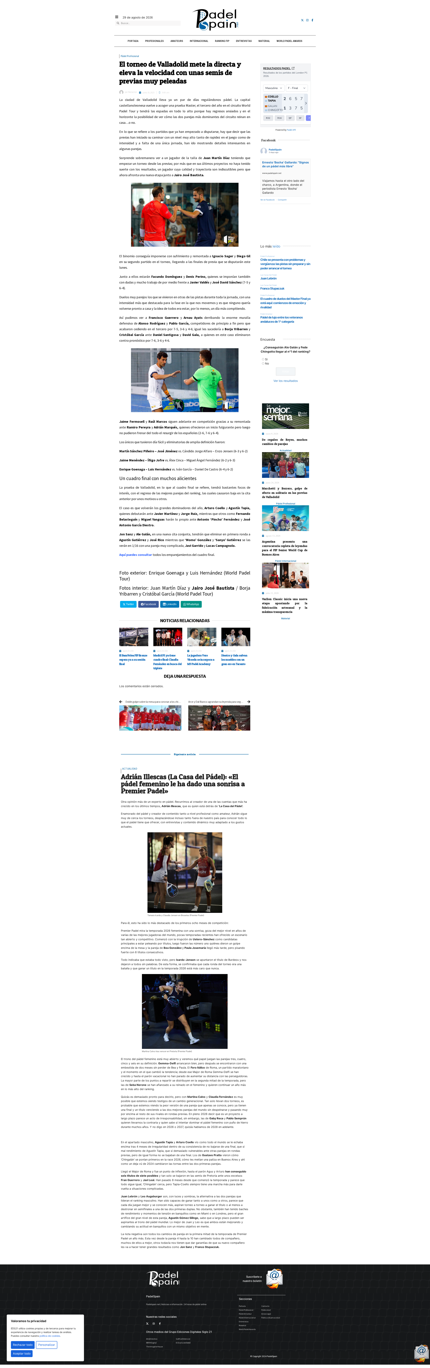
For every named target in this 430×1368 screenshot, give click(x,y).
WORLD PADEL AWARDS (289, 41)
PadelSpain (275, 149)
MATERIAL (264, 41)
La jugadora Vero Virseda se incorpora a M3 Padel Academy (200, 660)
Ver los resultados (285, 381)
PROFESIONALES (154, 41)
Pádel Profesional (130, 56)
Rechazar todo (23, 1344)
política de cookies (49, 1335)
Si (266, 359)
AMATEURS (176, 41)
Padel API (291, 129)
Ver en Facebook (267, 200)
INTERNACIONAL (199, 41)
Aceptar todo (22, 1353)
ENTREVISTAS (244, 41)
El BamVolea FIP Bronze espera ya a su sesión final (133, 660)
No (267, 363)
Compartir (282, 200)
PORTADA (133, 41)
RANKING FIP (222, 41)
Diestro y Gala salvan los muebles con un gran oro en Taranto (234, 660)
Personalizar (46, 1344)
